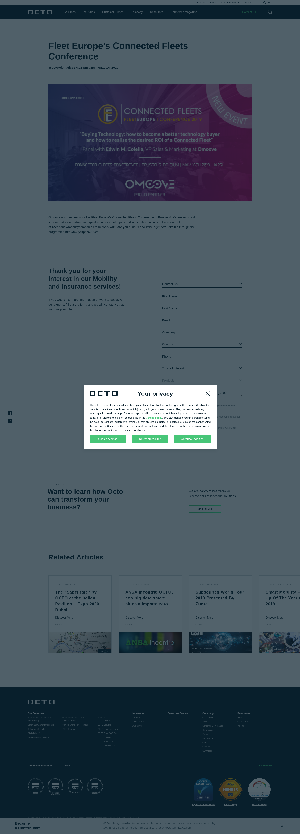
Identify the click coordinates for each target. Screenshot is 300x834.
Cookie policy (154, 417)
